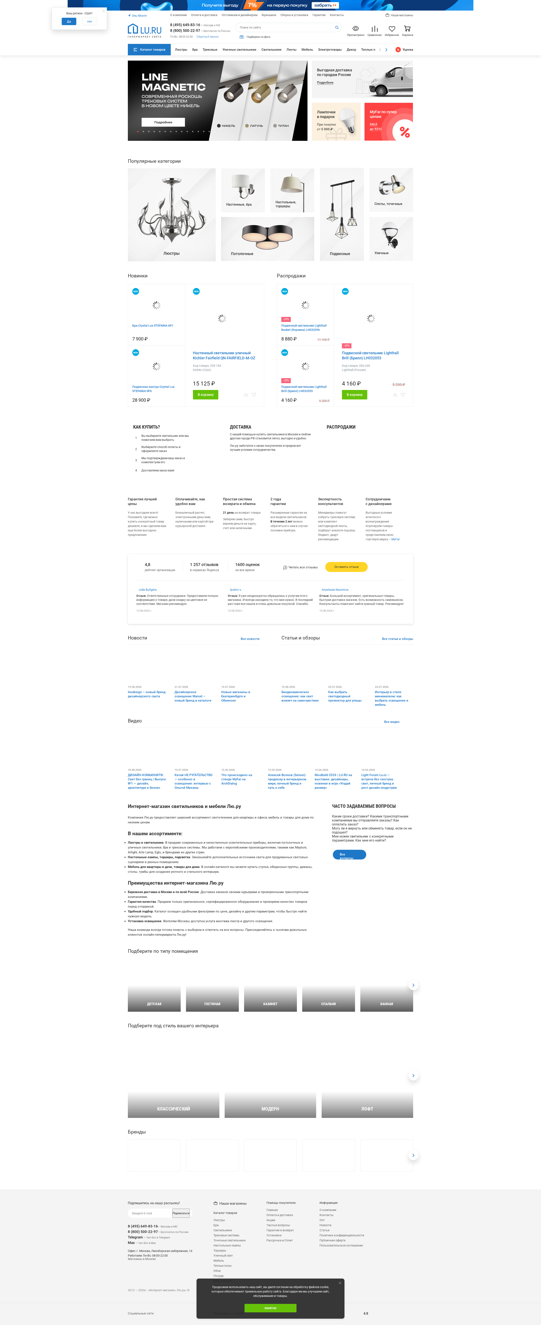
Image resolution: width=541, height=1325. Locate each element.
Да (69, 21)
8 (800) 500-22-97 (185, 30)
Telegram (135, 1322)
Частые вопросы (278, 1310)
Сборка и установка (294, 15)
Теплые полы (371, 50)
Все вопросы (346, 941)
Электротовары (330, 50)
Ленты (291, 50)
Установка (273, 1320)
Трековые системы (226, 1320)
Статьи (324, 1315)
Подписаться (181, 1298)
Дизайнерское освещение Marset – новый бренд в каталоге (193, 781)
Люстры (181, 50)
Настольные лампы (344, 537)
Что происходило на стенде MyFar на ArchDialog (236, 864)
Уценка (408, 50)
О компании (178, 15)
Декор (351, 50)
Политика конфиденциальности (342, 1320)
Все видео (392, 807)
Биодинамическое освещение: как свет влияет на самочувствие (300, 781)
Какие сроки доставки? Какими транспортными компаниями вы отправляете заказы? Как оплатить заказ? (370, 905)
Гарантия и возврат (280, 1315)
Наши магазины (402, 15)
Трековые (210, 50)
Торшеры (336, 543)
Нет (89, 21)
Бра (195, 50)
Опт (322, 1305)
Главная (272, 1295)
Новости (325, 1310)
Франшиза (269, 15)
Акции (270, 1305)
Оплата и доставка (204, 15)
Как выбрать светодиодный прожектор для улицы (345, 781)
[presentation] (413, 1070)
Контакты (337, 15)
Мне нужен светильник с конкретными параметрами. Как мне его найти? (362, 923)
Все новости (250, 724)
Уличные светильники (239, 50)
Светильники (271, 50)
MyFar (395, 624)
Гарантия (319, 15)
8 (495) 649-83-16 (185, 25)
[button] (137, 131)
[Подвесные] (342, 345)
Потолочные (338, 549)
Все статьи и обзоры (397, 724)
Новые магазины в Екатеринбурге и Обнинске (235, 781)
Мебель (307, 50)
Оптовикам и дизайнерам (239, 15)
